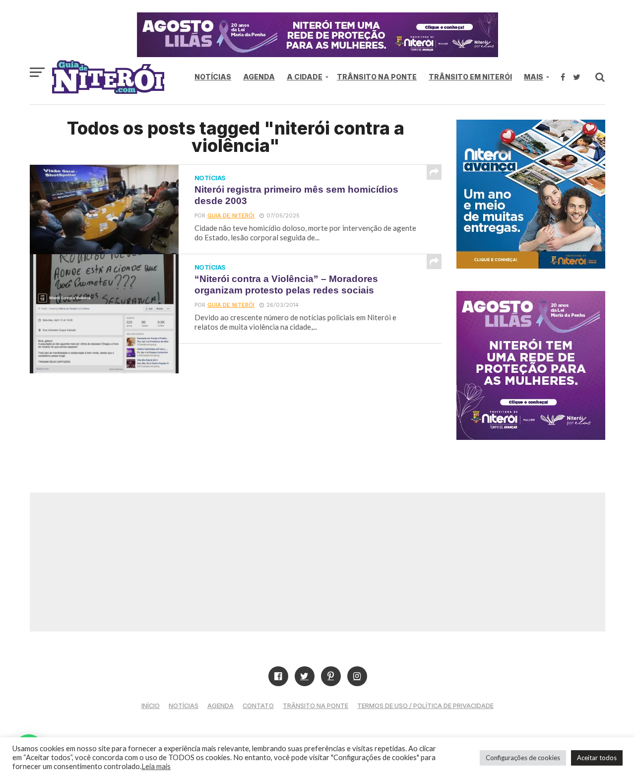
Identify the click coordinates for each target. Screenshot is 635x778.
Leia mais (156, 766)
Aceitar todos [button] (597, 758)
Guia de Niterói (230, 215)
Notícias (212, 76)
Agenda (259, 76)
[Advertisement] (317, 562)
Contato (258, 705)
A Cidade (304, 76)
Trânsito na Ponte (377, 76)
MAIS (533, 76)
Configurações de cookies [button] (523, 758)
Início (150, 705)
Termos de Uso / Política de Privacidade (425, 705)
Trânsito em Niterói (470, 76)
